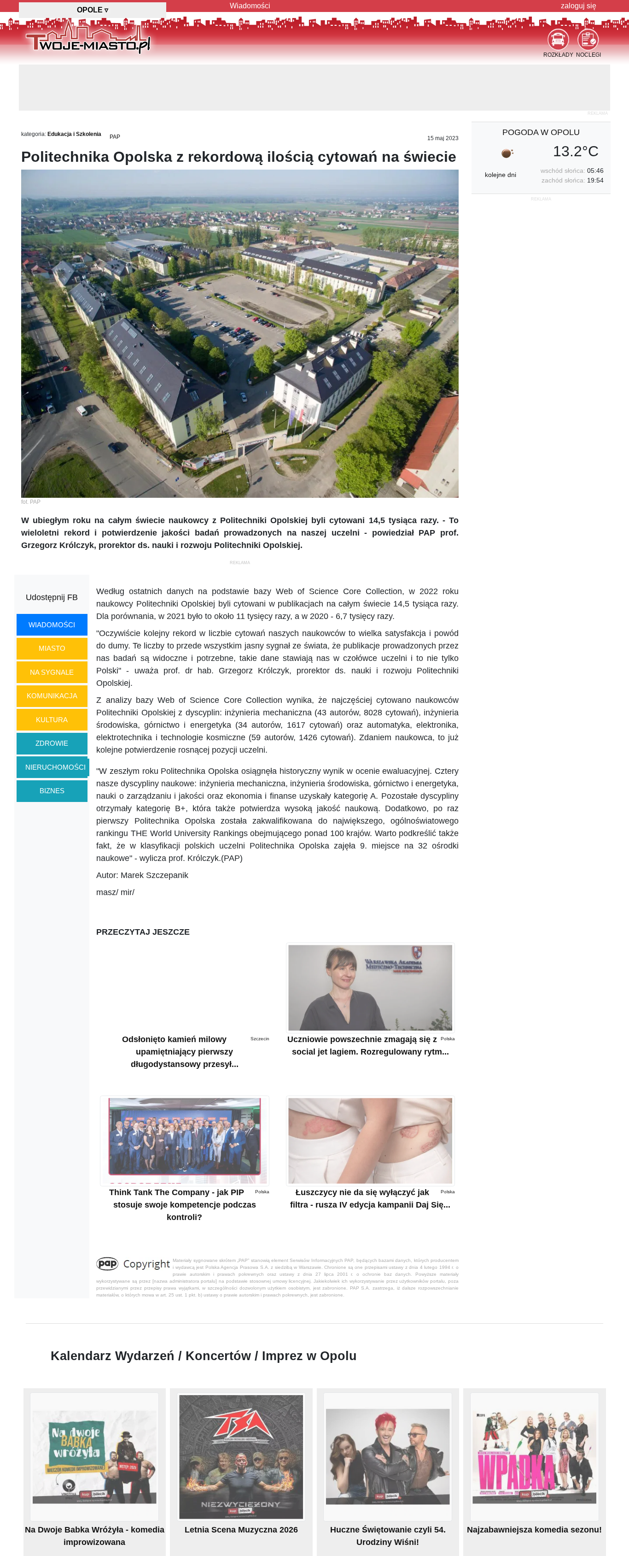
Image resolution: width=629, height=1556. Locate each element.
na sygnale (52, 672)
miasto (52, 648)
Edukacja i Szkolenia (74, 134)
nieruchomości (55, 767)
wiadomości (52, 625)
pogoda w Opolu (541, 132)
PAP (115, 137)
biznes (52, 791)
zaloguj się (578, 6)
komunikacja (52, 696)
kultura (52, 720)
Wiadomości (250, 6)
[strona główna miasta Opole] (88, 36)
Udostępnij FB (52, 597)
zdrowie (51, 743)
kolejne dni (500, 174)
